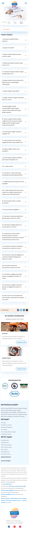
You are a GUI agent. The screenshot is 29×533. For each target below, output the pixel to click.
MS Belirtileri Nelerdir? (6, 427)
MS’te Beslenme (5, 452)
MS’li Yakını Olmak (5, 454)
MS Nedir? (3, 422)
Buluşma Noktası (6, 457)
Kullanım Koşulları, (5, 498)
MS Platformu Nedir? (6, 425)
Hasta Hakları (21, 22)
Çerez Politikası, (23, 498)
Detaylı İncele (21, 342)
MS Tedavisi (4, 429)
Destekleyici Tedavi (6, 434)
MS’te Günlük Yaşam (6, 447)
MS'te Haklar (16, 22)
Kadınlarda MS (5, 440)
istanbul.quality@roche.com (8, 494)
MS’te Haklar (4, 449)
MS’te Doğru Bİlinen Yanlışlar (8, 432)
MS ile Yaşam (10, 22)
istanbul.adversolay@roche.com (9, 490)
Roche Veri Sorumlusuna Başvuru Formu (11, 500)
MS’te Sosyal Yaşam (6, 445)
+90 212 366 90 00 (7, 484)
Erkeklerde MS (5, 442)
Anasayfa (4, 22)
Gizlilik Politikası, (14, 498)
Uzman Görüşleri (6, 461)
